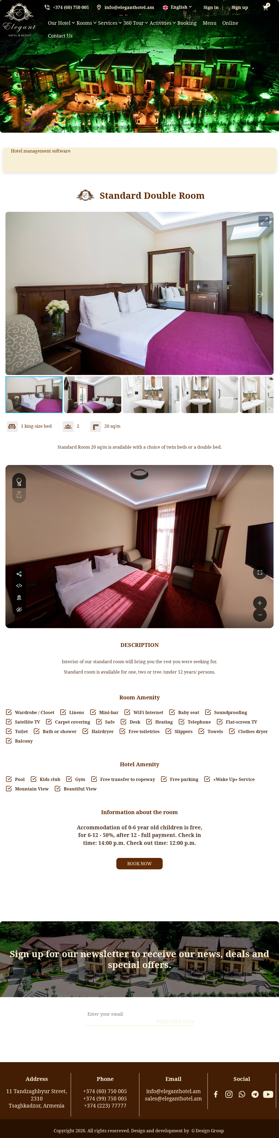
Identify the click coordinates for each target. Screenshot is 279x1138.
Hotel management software (41, 151)
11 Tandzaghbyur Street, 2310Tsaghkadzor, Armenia (36, 1098)
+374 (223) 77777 (105, 1105)
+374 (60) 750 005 (71, 7)
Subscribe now (175, 1021)
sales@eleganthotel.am (173, 1098)
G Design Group (208, 1131)
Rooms (84, 23)
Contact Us (60, 35)
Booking (187, 23)
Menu (209, 23)
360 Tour (133, 23)
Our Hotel (59, 23)
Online (230, 23)
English (179, 7)
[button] (264, 221)
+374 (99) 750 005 (105, 1098)
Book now (139, 864)
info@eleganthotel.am (129, 7)
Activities (160, 23)
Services (107, 23)
